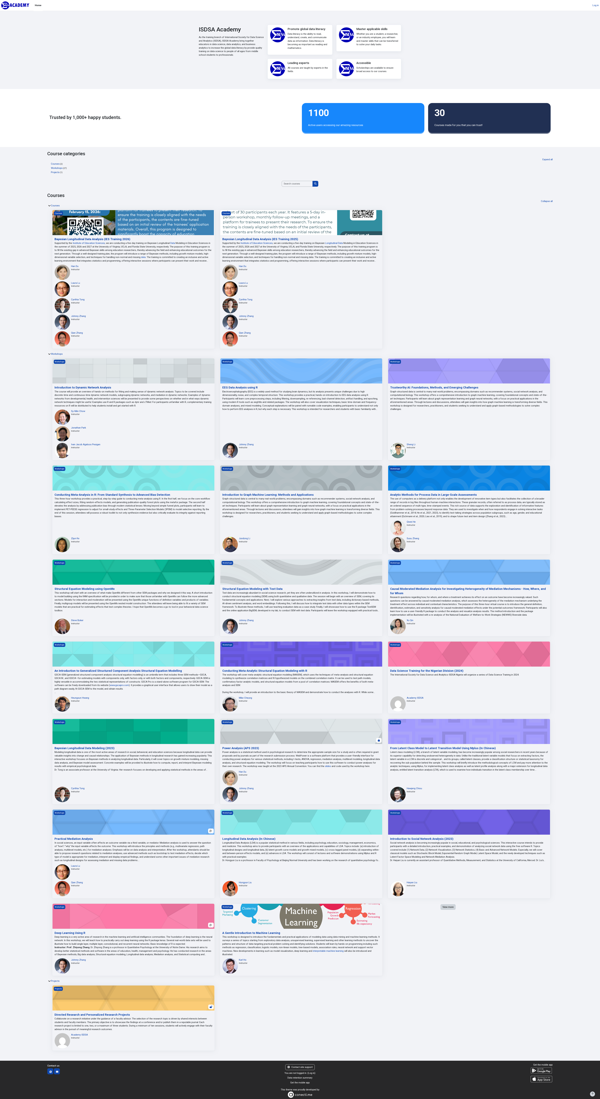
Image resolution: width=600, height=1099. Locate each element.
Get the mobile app (300, 1082)
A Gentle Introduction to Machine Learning (251, 933)
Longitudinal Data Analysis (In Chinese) (248, 839)
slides (328, 766)
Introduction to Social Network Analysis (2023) (421, 839)
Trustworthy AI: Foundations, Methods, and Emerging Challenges (434, 387)
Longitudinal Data (334, 243)
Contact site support (302, 1067)
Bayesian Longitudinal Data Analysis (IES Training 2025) (260, 239)
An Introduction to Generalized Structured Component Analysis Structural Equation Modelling (118, 671)
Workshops (57, 168)
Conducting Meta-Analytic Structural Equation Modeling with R (264, 671)
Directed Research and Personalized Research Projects (92, 1014)
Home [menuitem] (38, 5)
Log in (595, 5)
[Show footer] (592, 1093)
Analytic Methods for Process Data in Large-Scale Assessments (433, 495)
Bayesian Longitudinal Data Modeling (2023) (85, 748)
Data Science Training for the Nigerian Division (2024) (426, 671)
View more (448, 907)
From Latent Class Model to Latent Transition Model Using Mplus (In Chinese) (443, 748)
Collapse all (547, 201)
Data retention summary (300, 1077)
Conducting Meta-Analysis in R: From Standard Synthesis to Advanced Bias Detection (112, 495)
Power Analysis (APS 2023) (240, 748)
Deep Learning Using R (70, 933)
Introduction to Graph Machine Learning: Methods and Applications (268, 495)
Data (172, 243)
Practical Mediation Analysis (74, 839)
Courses (55, 163)
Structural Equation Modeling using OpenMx (85, 589)
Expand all (547, 159)
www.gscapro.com (119, 685)
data (143, 257)
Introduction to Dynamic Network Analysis (83, 387)
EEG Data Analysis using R (240, 387)
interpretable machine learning (328, 951)
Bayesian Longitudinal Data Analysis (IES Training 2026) (92, 239)
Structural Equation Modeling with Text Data (252, 589)
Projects (55, 172)
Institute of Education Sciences (89, 243)
